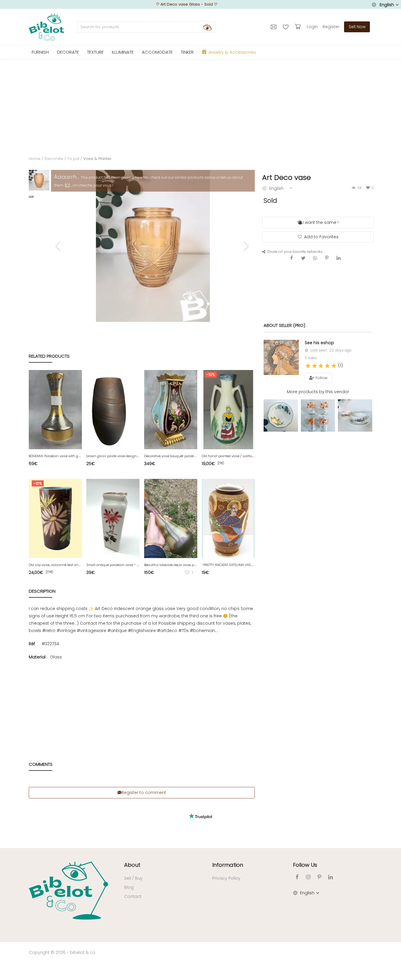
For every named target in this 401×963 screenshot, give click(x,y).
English (386, 5)
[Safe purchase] (298, 27)
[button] (31, 196)
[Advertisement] (200, 103)
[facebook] (297, 877)
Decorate (54, 158)
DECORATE (68, 52)
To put (73, 158)
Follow (321, 378)
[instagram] (308, 877)
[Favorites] (286, 27)
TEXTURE (95, 52)
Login (312, 27)
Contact (132, 896)
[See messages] (274, 27)
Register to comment (144, 792)
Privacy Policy (226, 878)
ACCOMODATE (157, 52)
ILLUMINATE (123, 52)
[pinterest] (319, 877)
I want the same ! (320, 222)
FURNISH (40, 52)
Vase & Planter (97, 158)
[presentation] (58, 246)
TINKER (187, 52)
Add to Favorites (321, 237)
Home (35, 158)
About (132, 865)
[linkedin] (330, 877)
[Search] (207, 27)
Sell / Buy (133, 878)
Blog (129, 887)
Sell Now (357, 27)
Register (331, 27)
